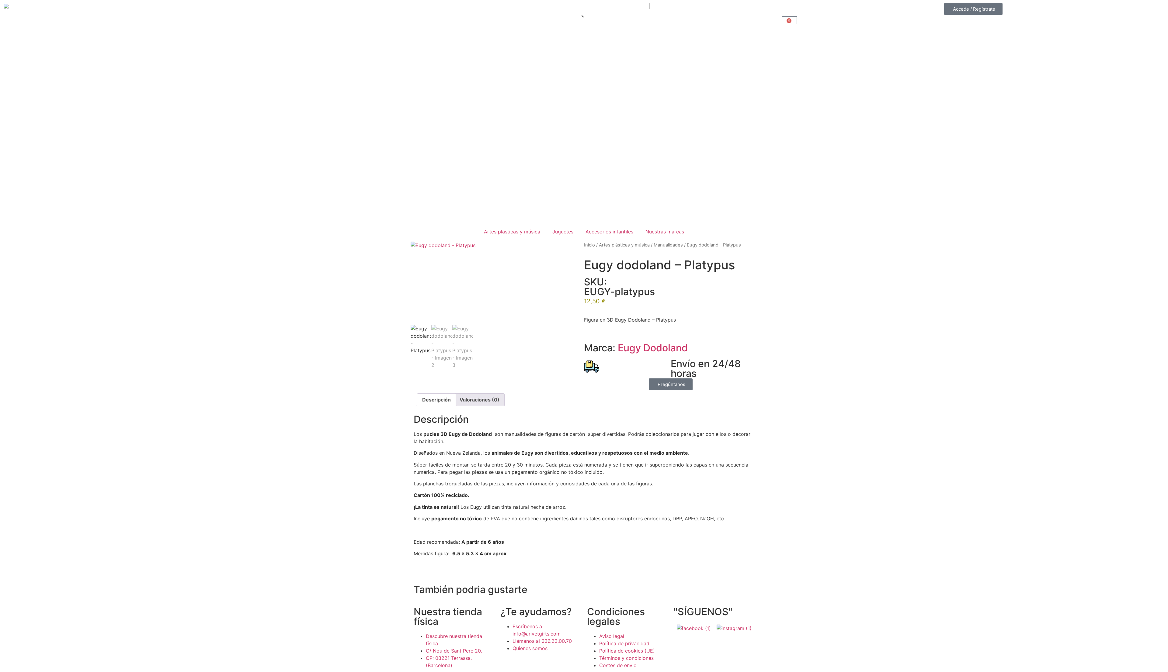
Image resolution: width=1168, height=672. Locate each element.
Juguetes (562, 232)
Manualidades (668, 245)
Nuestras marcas (664, 232)
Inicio (589, 245)
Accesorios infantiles (609, 232)
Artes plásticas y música (512, 232)
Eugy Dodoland (653, 348)
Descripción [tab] (436, 400)
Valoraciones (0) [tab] (479, 400)
